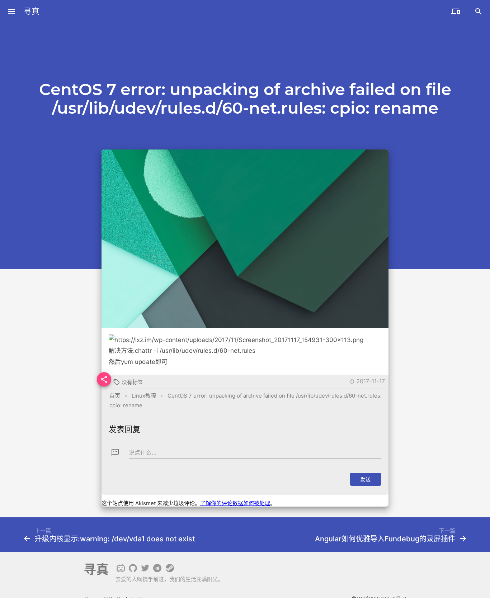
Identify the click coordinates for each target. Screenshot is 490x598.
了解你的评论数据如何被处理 (235, 503)
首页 (114, 395)
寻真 (31, 11)
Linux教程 (144, 395)
